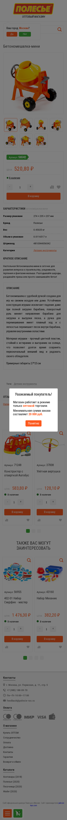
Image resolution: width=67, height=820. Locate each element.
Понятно (33, 423)
